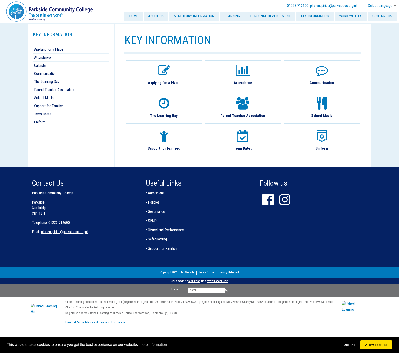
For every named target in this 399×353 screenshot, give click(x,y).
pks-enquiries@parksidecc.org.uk (333, 5)
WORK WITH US (350, 16)
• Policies (153, 202)
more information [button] (153, 345)
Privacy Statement (229, 272)
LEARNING (232, 16)
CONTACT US (382, 16)
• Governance (155, 211)
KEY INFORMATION (315, 16)
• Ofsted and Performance (165, 230)
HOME (133, 16)
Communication (45, 73)
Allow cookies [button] (376, 345)
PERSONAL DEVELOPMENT (270, 16)
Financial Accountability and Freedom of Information (95, 322)
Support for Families (48, 106)
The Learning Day (46, 81)
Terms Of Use (206, 272)
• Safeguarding (156, 239)
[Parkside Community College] (49, 11)
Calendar (40, 65)
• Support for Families (161, 248)
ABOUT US (156, 16)
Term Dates (42, 114)
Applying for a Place (48, 49)
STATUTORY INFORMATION (194, 16)
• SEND (151, 221)
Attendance (42, 57)
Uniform (39, 122)
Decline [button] (349, 345)
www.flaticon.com (217, 281)
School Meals (44, 98)
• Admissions (155, 193)
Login (174, 289)
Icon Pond (194, 281)
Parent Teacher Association (54, 90)
